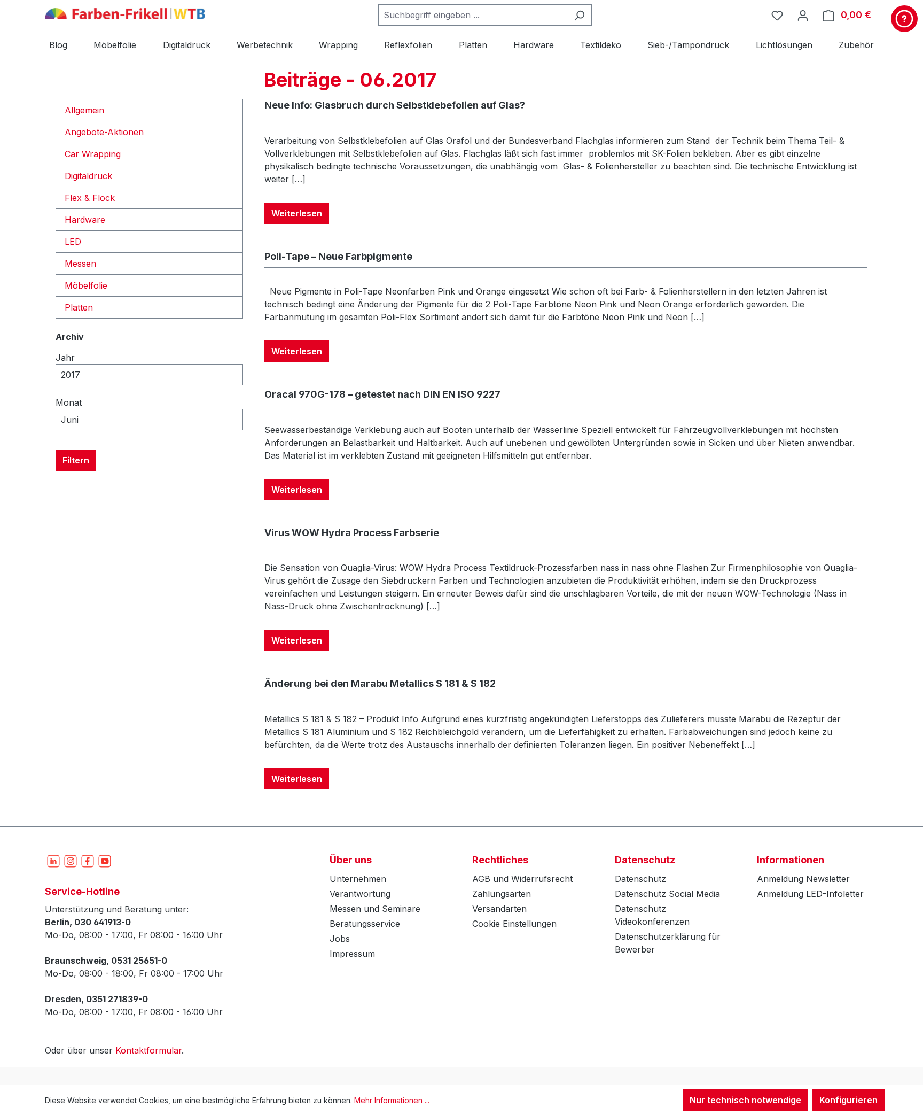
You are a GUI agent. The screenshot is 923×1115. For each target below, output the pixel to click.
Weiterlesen (296, 213)
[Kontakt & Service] (904, 18)
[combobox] (472, 15)
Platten (79, 307)
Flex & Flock (90, 197)
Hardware (85, 219)
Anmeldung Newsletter (803, 878)
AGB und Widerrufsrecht (522, 878)
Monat (69, 402)
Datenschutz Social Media (667, 893)
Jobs (340, 938)
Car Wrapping (93, 154)
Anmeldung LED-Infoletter (810, 893)
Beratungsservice (365, 923)
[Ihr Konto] (803, 15)
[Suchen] (579, 15)
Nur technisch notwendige (745, 1100)
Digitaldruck (88, 176)
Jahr (65, 357)
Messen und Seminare (375, 908)
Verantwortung (360, 893)
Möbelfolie (86, 285)
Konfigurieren (848, 1100)
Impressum (352, 953)
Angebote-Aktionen (104, 132)
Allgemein (84, 110)
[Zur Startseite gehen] (125, 12)
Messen (80, 263)
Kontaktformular (148, 1050)
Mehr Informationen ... (391, 1100)
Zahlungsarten (501, 893)
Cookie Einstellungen (514, 923)
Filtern (75, 460)
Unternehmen (358, 878)
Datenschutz (640, 878)
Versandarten (499, 908)
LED (73, 241)
